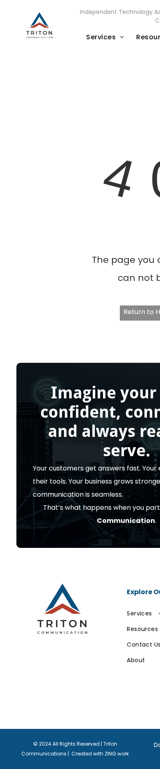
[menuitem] (105, 37)
